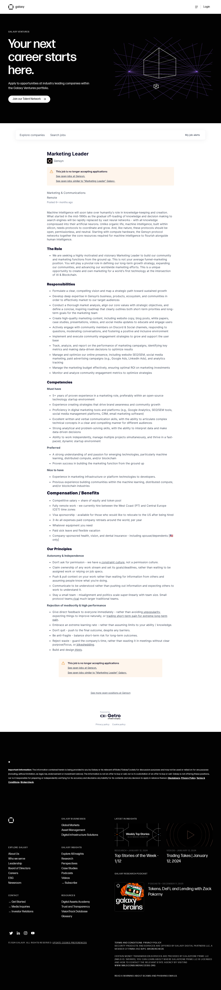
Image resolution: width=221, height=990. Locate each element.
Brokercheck (27, 782)
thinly (78, 649)
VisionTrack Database (74, 911)
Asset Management (73, 830)
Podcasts (67, 873)
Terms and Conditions (128, 943)
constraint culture (112, 562)
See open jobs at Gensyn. (70, 176)
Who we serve (16, 858)
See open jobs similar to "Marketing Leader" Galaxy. (85, 180)
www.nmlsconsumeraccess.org (135, 965)
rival (76, 598)
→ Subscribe (69, 883)
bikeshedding (85, 644)
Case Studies (69, 868)
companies (32, 135)
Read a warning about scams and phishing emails (146, 976)
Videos (65, 878)
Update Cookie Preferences (69, 943)
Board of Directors (19, 868)
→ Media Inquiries (19, 906)
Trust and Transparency (75, 906)
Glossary (66, 916)
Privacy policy (102, 724)
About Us (13, 854)
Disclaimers (174, 778)
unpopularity (151, 612)
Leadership (15, 863)
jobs (58, 135)
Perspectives (69, 863)
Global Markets (70, 825)
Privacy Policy (188, 778)
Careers (13, 873)
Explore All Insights (72, 854)
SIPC (143, 949)
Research (67, 858)
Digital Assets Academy (75, 902)
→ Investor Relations (20, 911)
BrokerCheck (155, 949)
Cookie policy (119, 724)
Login (206, 6)
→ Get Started (17, 902)
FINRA (131, 949)
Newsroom (14, 883)
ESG (10, 878)
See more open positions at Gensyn (111, 692)
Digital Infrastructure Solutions (79, 835)
